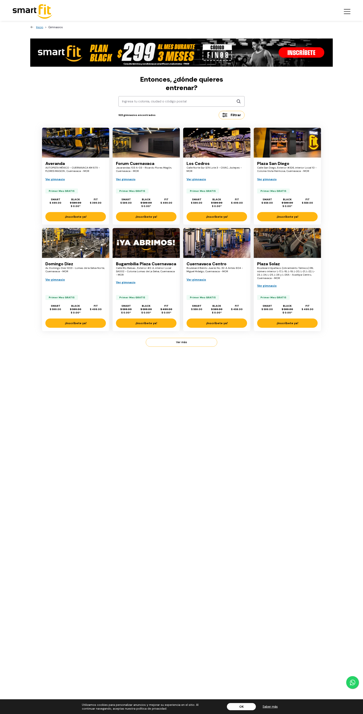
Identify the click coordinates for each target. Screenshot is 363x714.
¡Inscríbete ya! (76, 217)
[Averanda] (75, 143)
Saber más (270, 707)
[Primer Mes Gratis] (181, 52)
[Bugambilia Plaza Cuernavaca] (146, 243)
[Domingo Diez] (75, 243)
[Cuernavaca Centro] (216, 243)
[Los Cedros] (216, 143)
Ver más (181, 342)
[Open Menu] (347, 11)
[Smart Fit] (33, 11)
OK (241, 707)
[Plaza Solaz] (287, 243)
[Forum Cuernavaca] (146, 143)
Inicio (39, 27)
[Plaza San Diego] (287, 143)
